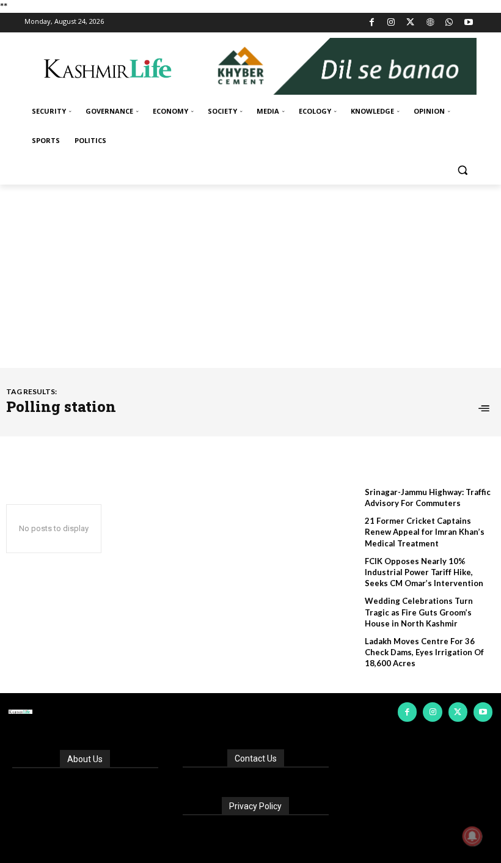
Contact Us (256, 758)
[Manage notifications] (472, 836)
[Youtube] (468, 23)
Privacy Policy (255, 806)
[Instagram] (391, 23)
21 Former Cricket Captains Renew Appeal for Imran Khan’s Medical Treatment (425, 532)
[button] (462, 170)
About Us (85, 759)
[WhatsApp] (449, 23)
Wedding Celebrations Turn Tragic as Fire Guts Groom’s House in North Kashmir (419, 612)
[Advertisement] (250, 276)
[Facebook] (372, 23)
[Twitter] (411, 23)
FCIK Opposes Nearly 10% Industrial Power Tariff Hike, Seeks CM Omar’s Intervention (424, 572)
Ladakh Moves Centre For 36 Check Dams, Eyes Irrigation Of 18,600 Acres (424, 652)
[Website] (430, 23)
